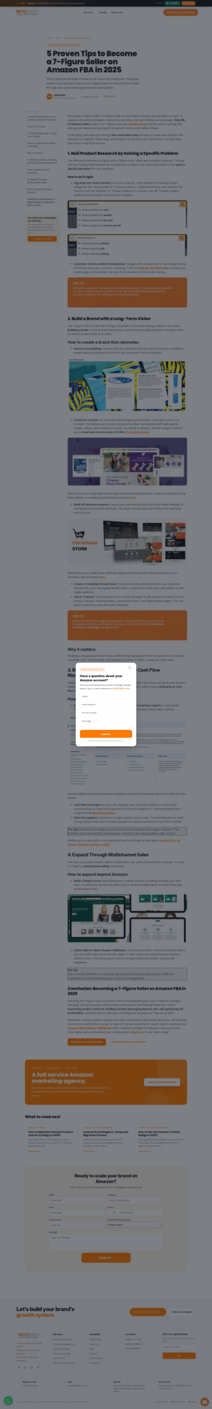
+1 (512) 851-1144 (120, 688)
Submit (106, 734)
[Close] (129, 667)
